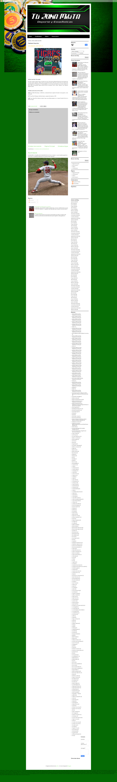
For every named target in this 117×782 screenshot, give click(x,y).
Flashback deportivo (76, 544)
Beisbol (73, 455)
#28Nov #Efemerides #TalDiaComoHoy (76, 363)
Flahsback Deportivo (76, 542)
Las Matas (74, 591)
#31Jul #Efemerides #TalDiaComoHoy (76, 374)
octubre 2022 (74, 270)
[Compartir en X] (43, 106)
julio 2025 (73, 221)
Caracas (74, 472)
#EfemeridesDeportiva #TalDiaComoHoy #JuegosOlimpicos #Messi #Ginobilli (80, 404)
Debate (74, 508)
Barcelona (74, 452)
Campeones (75, 467)
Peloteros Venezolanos (77, 650)
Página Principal (49, 146)
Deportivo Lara (75, 515)
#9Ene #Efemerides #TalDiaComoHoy (76, 391)
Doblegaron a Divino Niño (82, 152)
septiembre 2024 (75, 236)
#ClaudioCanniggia (76, 396)
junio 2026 (73, 204)
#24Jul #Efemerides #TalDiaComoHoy (76, 356)
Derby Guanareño (76, 517)
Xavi (73, 735)
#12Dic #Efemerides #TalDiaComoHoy (76, 317)
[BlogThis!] (42, 106)
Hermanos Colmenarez (77, 575)
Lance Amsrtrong (76, 590)
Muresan (74, 632)
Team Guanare (75, 711)
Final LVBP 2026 (81, 141)
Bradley (73, 458)
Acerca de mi (55, 36)
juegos (73, 585)
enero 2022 (73, 284)
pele (73, 645)
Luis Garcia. (74, 614)
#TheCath (74, 426)
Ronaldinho (74, 680)
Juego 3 (74, 584)
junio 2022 (73, 276)
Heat (73, 574)
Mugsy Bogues (75, 629)
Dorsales (74, 523)
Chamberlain (75, 485)
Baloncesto (74, 451)
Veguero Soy (75, 728)
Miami (73, 621)
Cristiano (74, 502)
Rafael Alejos (75, 659)
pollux (57, 765)
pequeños (74, 651)
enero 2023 (73, 266)
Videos (46, 36)
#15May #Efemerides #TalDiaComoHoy (76, 329)
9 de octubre (75, 433)
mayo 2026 (73, 206)
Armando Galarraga (76, 445)
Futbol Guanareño (76, 551)
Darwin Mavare (75, 506)
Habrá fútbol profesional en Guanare (43, 206)
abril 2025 (73, 225)
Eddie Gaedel (75, 524)
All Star (73, 440)
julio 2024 (73, 239)
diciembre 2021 (74, 285)
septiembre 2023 (75, 254)
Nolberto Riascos (76, 639)
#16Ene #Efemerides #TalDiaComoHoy (76, 331)
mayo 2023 (73, 260)
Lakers (73, 588)
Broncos (74, 461)
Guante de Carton (76, 571)
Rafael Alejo (74, 657)
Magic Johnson (75, 618)
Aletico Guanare (75, 437)
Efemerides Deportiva (77, 527)
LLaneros (74, 600)
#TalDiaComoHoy (76, 421)
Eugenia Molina (76, 181)
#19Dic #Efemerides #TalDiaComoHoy (76, 339)
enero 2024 (73, 248)
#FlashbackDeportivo (77, 408)
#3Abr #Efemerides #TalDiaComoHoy (76, 376)
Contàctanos (38, 36)
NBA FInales (74, 636)
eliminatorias (75, 533)
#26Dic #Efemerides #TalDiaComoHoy (76, 358)
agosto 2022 (73, 273)
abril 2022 (73, 279)
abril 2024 (73, 243)
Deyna (73, 518)
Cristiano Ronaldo (76, 503)
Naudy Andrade (75, 633)
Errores (73, 536)
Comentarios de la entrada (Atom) (41, 148)
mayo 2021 (73, 295)
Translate (81, 53)
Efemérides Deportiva (82, 81)
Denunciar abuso (75, 758)
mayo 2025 (73, 224)
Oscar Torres (75, 642)
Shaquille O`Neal (76, 693)
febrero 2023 (74, 264)
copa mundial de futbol (77, 499)
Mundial (74, 630)
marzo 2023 (73, 263)
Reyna (73, 674)
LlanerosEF (74, 603)
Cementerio (75, 481)
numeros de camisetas (77, 641)
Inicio (30, 36)
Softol (73, 698)
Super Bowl (74, 699)
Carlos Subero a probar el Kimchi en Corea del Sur (83, 92)
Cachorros (74, 464)
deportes (74, 514)
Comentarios (33, 202)
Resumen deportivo (76, 672)
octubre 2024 (74, 234)
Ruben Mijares (75, 683)
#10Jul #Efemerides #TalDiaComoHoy (76, 314)
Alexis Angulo (75, 439)
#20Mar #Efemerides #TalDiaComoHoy (76, 351)
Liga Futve (74, 596)
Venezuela (74, 731)
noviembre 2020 (74, 305)
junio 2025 (73, 222)
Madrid (73, 617)
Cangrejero (74, 470)
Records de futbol (76, 666)
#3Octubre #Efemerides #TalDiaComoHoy (77, 379)
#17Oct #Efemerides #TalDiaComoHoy (76, 336)
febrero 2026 (74, 210)
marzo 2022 (73, 281)
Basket (73, 454)
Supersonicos (75, 704)
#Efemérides (75, 398)
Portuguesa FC (75, 656)
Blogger (69, 765)
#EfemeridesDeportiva (77, 399)
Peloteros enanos (76, 648)
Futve (73, 557)
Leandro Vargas (75, 593)
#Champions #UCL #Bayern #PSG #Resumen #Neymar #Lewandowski (80, 393)
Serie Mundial (75, 692)
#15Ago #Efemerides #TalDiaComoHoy (76, 325)
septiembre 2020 (75, 307)
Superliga (74, 702)
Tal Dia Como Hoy (76, 707)
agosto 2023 (73, 255)
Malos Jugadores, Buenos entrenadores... (83, 102)
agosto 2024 (73, 237)
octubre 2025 (74, 216)
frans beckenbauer (76, 547)
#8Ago (73, 387)
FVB (73, 559)
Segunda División (76, 687)
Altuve (73, 442)
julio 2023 (73, 257)
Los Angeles (74, 606)
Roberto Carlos (75, 675)
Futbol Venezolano (76, 554)
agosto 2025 (73, 219)
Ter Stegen (74, 713)
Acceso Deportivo (76, 436)
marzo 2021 (73, 299)
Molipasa (74, 627)
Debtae (74, 509)
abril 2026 (73, 207)
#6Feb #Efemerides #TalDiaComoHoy (76, 383)
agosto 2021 (73, 291)
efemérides (74, 526)
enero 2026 (73, 212)
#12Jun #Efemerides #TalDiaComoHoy (76, 320)
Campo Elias (75, 469)
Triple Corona (75, 719)
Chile (73, 490)
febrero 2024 (74, 246)
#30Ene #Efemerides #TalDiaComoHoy (76, 371)
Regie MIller (74, 669)
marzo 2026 (73, 209)
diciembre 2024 (74, 231)
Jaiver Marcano (75, 576)
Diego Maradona (76, 520)
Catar (73, 478)
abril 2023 (73, 261)
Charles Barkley (75, 488)
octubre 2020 (74, 306)
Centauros (74, 482)
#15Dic (73, 326)
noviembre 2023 (74, 251)
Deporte (74, 512)
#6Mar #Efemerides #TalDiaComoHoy (76, 385)
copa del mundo (75, 497)
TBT (73, 710)
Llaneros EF (74, 602)
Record (73, 662)
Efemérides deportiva (77, 529)
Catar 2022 (74, 479)
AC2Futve (74, 434)
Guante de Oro (75, 572)
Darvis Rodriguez (76, 505)
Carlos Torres (75, 473)
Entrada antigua (63, 146)
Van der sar (74, 725)
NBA (73, 635)
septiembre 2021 (74, 290)
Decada (74, 511)
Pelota (73, 647)
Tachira (73, 705)
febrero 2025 (74, 228)
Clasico (73, 493)
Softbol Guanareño (76, 696)
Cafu (73, 466)
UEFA (73, 720)
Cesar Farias (74, 484)
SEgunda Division (76, 686)
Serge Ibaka (75, 689)
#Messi (73, 413)
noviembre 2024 (74, 233)
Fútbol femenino (75, 550)
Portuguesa (74, 654)
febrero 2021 (73, 300)
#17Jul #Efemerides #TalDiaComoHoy (80, 333)
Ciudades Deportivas (76, 491)
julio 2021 (73, 293)
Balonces (74, 449)
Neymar (74, 638)
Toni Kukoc (74, 716)
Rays (73, 660)
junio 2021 (73, 294)
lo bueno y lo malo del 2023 (78, 605)
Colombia (74, 496)
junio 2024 (73, 240)
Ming (73, 624)
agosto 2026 (73, 201)
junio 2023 (73, 258)
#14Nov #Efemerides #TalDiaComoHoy (76, 322)
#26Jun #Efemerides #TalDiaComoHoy (76, 361)
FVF (73, 560)
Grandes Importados (76, 565)
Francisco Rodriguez (76, 545)
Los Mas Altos (75, 608)
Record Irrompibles (76, 663)
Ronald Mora (75, 678)
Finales (73, 541)
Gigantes (74, 562)
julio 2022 (73, 275)
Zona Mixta (75, 183)
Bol (73, 457)
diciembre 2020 (74, 303)
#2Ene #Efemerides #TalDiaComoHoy (76, 368)
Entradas (32, 200)
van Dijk (74, 726)
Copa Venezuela (75, 500)
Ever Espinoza (75, 538)
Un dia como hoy (76, 722)
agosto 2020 (74, 309)
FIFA (73, 539)
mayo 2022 (73, 278)
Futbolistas (74, 556)
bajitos (73, 448)
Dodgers (74, 521)
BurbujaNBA (75, 463)
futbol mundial (75, 553)
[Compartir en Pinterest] (45, 106)
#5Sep (73, 380)
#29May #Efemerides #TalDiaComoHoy (76, 366)
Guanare (74, 569)
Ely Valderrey (75, 535)
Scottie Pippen (75, 684)
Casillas (73, 476)
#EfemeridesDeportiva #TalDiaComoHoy (77, 401)
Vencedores (75, 729)
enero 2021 (73, 302)
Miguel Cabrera (75, 623)
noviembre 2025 (74, 215)
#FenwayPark (75, 407)
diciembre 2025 (74, 213)
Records (74, 665)
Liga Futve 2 (74, 597)
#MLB (73, 414)
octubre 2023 (74, 252)
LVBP (73, 615)
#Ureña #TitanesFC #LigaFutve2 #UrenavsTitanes (79, 431)
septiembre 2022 (74, 272)
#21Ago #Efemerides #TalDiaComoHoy (76, 353)
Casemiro (74, 475)
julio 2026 (73, 203)
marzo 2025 (73, 227)
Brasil (73, 460)
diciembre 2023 (74, 249)
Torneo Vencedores (76, 717)
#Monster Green (75, 416)
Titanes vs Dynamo (76, 714)
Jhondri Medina (75, 579)
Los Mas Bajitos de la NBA (77, 609)
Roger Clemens (75, 677)
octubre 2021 (74, 288)
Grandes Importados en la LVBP (79, 566)
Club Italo (74, 494)
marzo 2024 (73, 245)
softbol (73, 695)
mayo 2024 (73, 242)
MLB (73, 626)
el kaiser (74, 530)
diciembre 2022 (74, 267)
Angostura (74, 443)
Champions (74, 487)
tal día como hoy (75, 708)
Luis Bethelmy (75, 612)
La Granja (74, 587)
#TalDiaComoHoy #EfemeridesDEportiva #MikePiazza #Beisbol (80, 424)
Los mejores (74, 611)
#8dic (73, 388)
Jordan (73, 581)
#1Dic (73, 346)
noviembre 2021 (74, 287)
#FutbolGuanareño (76, 410)
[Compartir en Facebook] (44, 106)
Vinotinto (74, 732)
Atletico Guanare (76, 446)
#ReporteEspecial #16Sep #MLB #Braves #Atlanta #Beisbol (79, 420)
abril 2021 (73, 297)
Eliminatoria (74, 532)
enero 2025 (73, 230)
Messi (73, 620)
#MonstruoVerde (76, 417)
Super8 (73, 701)
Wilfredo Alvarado (76, 734)
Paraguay (74, 644)
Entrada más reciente (34, 146)
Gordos (73, 563)
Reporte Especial (32, 152)
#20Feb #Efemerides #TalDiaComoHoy (76, 348)
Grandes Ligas (75, 567)
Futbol (73, 548)
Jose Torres (74, 582)
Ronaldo (74, 681)
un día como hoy (75, 723)
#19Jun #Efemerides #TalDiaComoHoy (76, 341)
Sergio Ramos (75, 690)
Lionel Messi (74, 599)
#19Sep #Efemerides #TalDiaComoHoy (76, 344)
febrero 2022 (74, 282)
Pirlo (73, 653)
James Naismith (75, 578)
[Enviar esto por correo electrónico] (40, 106)
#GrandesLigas (75, 411)
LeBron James (75, 594)
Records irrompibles (76, 668)
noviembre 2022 (74, 269)
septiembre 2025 (74, 218)
